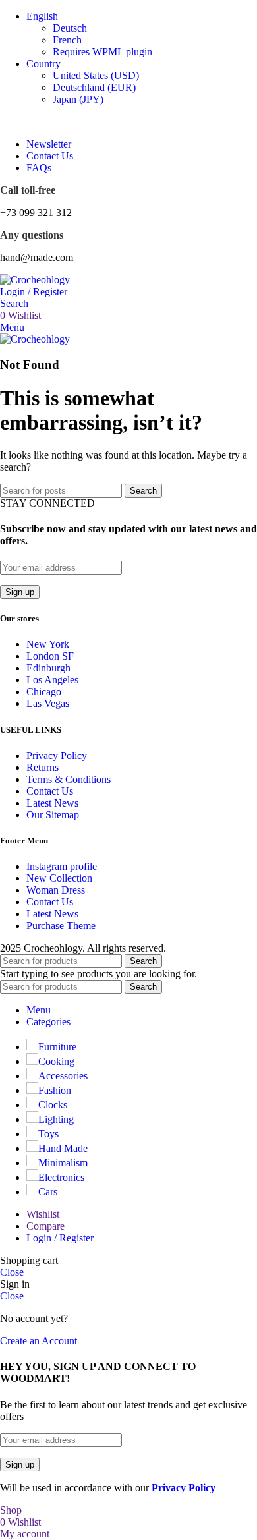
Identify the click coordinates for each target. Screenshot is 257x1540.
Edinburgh (48, 667)
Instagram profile (61, 866)
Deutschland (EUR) (94, 87)
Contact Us (49, 791)
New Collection (59, 878)
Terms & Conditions (68, 779)
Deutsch (70, 28)
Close (12, 1272)
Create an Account (38, 1340)
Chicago (43, 691)
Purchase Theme (61, 925)
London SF (50, 656)
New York (47, 644)
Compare (45, 1226)
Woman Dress (55, 890)
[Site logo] (35, 279)
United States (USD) (96, 75)
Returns (42, 767)
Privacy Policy (56, 755)
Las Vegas (47, 703)
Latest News (52, 803)
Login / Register (60, 1237)
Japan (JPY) (78, 99)
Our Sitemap (52, 814)
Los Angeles (52, 679)
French (67, 39)
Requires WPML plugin (102, 51)
